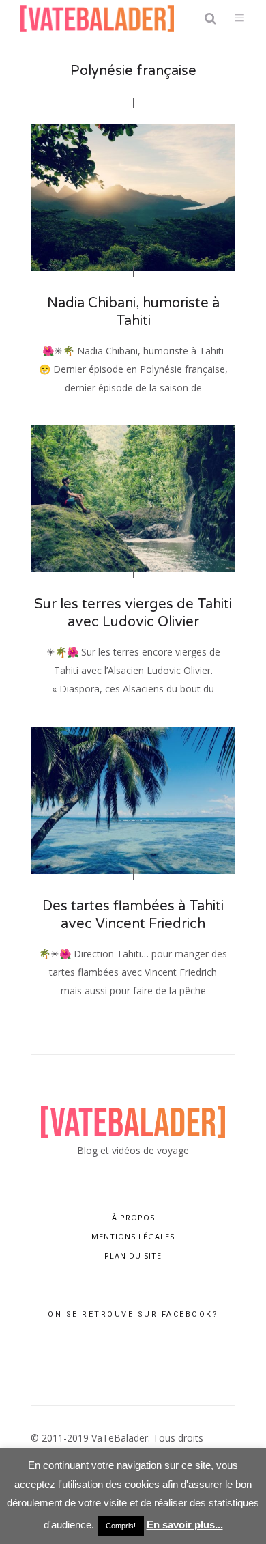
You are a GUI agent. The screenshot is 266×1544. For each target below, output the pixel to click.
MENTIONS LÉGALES (133, 1236)
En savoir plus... (185, 1524)
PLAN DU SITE (133, 1255)
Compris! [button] (121, 1525)
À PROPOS (133, 1217)
